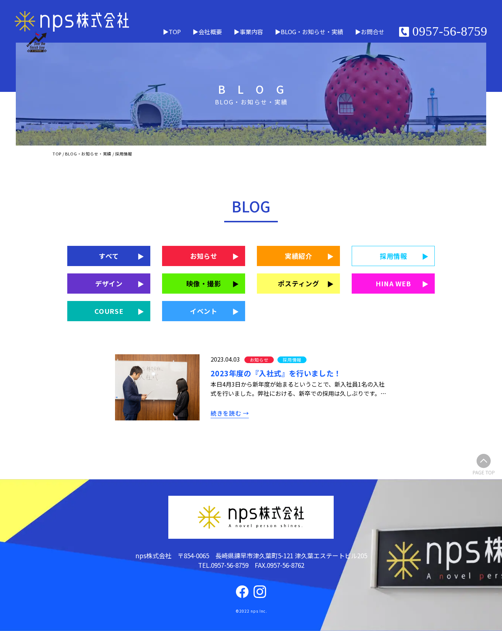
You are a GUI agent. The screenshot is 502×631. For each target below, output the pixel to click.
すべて (109, 256)
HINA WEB (393, 283)
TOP (175, 31)
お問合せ (372, 31)
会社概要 (210, 31)
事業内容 (251, 31)
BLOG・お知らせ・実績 (312, 31)
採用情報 (394, 256)
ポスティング (298, 283)
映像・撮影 (203, 283)
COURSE (108, 311)
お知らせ (204, 256)
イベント (204, 311)
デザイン (109, 283)
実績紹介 (299, 256)
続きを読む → (230, 413)
